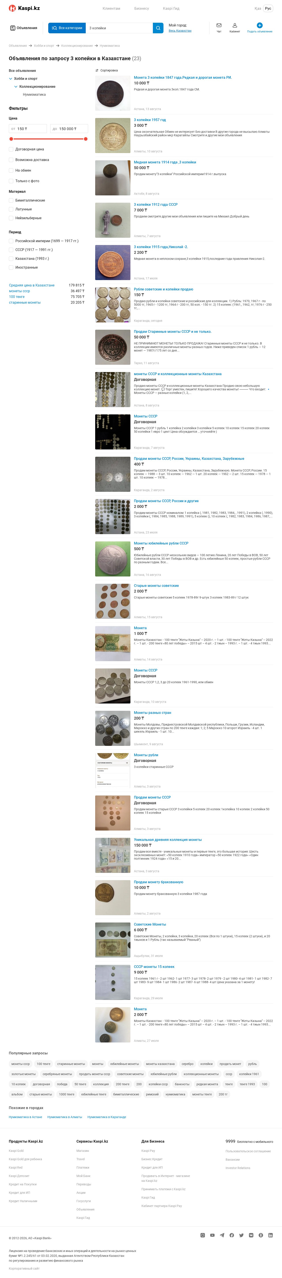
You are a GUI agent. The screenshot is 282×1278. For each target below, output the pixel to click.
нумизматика (175, 1094)
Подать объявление (259, 31)
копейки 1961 (249, 1074)
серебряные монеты (57, 1074)
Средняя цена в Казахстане (31, 285)
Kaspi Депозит (19, 1176)
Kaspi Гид (83, 1218)
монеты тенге (202, 1094)
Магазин (82, 1151)
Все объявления (22, 71)
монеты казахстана (160, 1064)
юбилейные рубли (164, 1074)
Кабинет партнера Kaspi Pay (161, 1206)
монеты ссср (19, 291)
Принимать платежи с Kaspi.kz (163, 1189)
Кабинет (235, 31)
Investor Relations (238, 1168)
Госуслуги (83, 1201)
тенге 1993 (247, 1084)
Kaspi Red (15, 1167)
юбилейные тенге (93, 1094)
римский (152, 1094)
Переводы (83, 1184)
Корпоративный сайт (24, 1268)
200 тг (223, 1094)
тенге (229, 1084)
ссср (229, 1074)
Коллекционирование (37, 86)
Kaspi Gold (16, 1151)
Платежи (82, 1167)
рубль (252, 1064)
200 (139, 1084)
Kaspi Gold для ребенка (25, 1159)
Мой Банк (83, 1176)
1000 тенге (66, 1094)
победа (62, 1084)
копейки (206, 1064)
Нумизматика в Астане (25, 1117)
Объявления (27, 28)
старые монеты (41, 1094)
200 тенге (122, 1084)
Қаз (258, 8)
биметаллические (126, 1094)
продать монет (230, 1064)
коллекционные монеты (201, 1074)
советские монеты (130, 1074)
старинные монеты (25, 302)
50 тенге (80, 1084)
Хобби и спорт (25, 79)
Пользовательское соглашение (248, 1151)
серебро (187, 1064)
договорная (41, 1084)
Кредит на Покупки (23, 1184)
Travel (80, 1159)
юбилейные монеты (124, 1064)
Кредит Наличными (23, 1201)
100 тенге (16, 297)
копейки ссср (158, 1084)
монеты (97, 1064)
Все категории (70, 28)
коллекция (101, 1084)
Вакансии (233, 1159)
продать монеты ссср (94, 1074)
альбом (16, 1094)
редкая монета (207, 1084)
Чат (219, 31)
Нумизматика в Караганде (106, 1117)
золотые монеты (23, 1074)
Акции (80, 1192)
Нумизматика (34, 94)
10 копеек (18, 1084)
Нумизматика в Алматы (64, 1117)
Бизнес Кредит (152, 1159)
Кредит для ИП (19, 1192)
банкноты (182, 1084)
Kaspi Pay (148, 1151)
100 (264, 1084)
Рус (268, 8)
